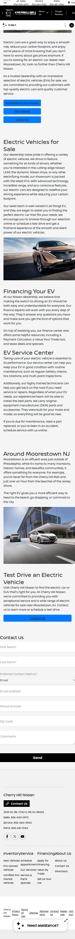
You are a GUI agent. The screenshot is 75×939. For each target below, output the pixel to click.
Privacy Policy (16, 913)
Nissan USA (63, 913)
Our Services (28, 869)
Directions (61, 871)
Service (27, 853)
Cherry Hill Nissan (7, 913)
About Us (63, 853)
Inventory (12, 853)
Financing (46, 853)
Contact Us (22, 119)
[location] (69, 2)
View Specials (22, 111)
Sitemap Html (44, 913)
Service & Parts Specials (26, 878)
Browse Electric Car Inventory (22, 102)
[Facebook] (7, 836)
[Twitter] (14, 836)
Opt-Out (71, 913)
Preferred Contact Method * (19, 674)
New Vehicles (11, 860)
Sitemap (33, 912)
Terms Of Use (24, 913)
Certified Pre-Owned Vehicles (11, 878)
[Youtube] (22, 836)
